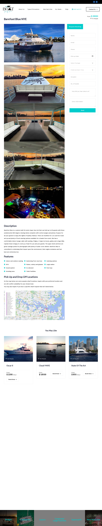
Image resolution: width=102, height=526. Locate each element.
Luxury (42, 519)
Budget (8, 519)
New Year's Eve (93, 519)
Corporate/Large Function (59, 519)
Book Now (12, 379)
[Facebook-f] (94, 2)
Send (82, 110)
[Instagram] (97, 2)
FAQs (66, 9)
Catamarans (25, 519)
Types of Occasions (33, 9)
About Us (21, 9)
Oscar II (9, 365)
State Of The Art (78, 365)
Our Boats (58, 9)
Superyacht (76, 519)
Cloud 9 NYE (44, 365)
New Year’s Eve (47, 9)
